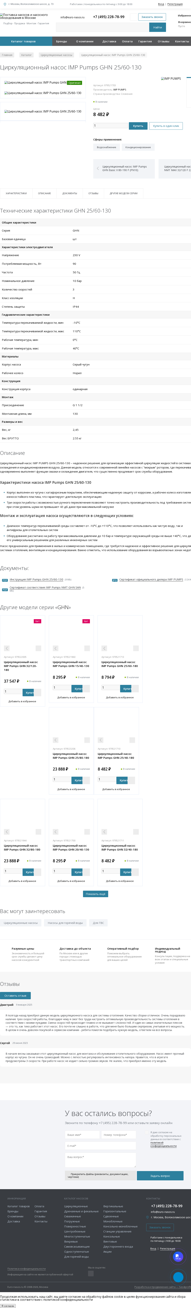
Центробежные (74, 1231)
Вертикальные (113, 1206)
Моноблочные (113, 1221)
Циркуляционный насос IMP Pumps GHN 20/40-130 (71, 847)
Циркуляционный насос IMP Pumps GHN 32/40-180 (119, 847)
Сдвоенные (111, 1216)
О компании (84, 41)
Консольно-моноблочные (120, 1226)
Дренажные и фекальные (81, 1211)
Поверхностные (75, 1226)
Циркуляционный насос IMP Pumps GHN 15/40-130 (71, 664)
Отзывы (163, 41)
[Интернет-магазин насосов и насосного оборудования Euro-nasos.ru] (26, 16)
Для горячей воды (76, 1256)
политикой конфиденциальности (164, 1144)
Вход (161, 4)
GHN (63, 607)
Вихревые (71, 1241)
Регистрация (175, 4)
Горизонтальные (114, 1211)
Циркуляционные (76, 1206)
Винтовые (110, 1241)
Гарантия (145, 41)
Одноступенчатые (76, 1251)
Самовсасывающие (77, 1246)
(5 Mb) (47, 589)
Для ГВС (98, 923)
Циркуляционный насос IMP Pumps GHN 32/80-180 (22, 847)
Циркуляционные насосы (21, 923)
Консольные (111, 1236)
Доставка (109, 41)
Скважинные (72, 1216)
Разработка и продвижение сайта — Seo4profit (162, 1287)
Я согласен (7, 1306)
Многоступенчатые (77, 1236)
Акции (107, 1251)
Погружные (72, 1221)
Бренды (61, 41)
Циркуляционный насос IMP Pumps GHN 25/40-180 (116, 756)
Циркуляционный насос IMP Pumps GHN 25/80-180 (71, 756)
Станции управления (117, 1231)
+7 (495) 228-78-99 (108, 17)
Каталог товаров (23, 41)
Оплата (127, 41)
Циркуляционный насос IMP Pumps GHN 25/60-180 (119, 664)
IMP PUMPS (119, 89)
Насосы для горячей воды (65, 923)
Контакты (182, 41)
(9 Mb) (40, 579)
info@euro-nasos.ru (163, 1212)
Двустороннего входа (118, 1246)
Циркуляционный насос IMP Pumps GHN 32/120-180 (21, 666)
